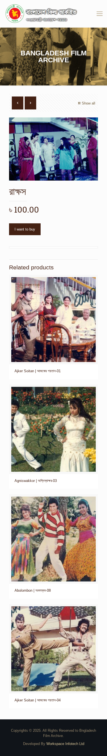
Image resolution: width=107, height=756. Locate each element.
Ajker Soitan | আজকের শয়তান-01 (38, 371)
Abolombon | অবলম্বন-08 (33, 590)
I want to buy (25, 229)
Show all (88, 103)
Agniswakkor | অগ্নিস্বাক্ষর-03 (36, 481)
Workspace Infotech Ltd (65, 744)
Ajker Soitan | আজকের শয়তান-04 (38, 700)
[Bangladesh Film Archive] (53, 14)
